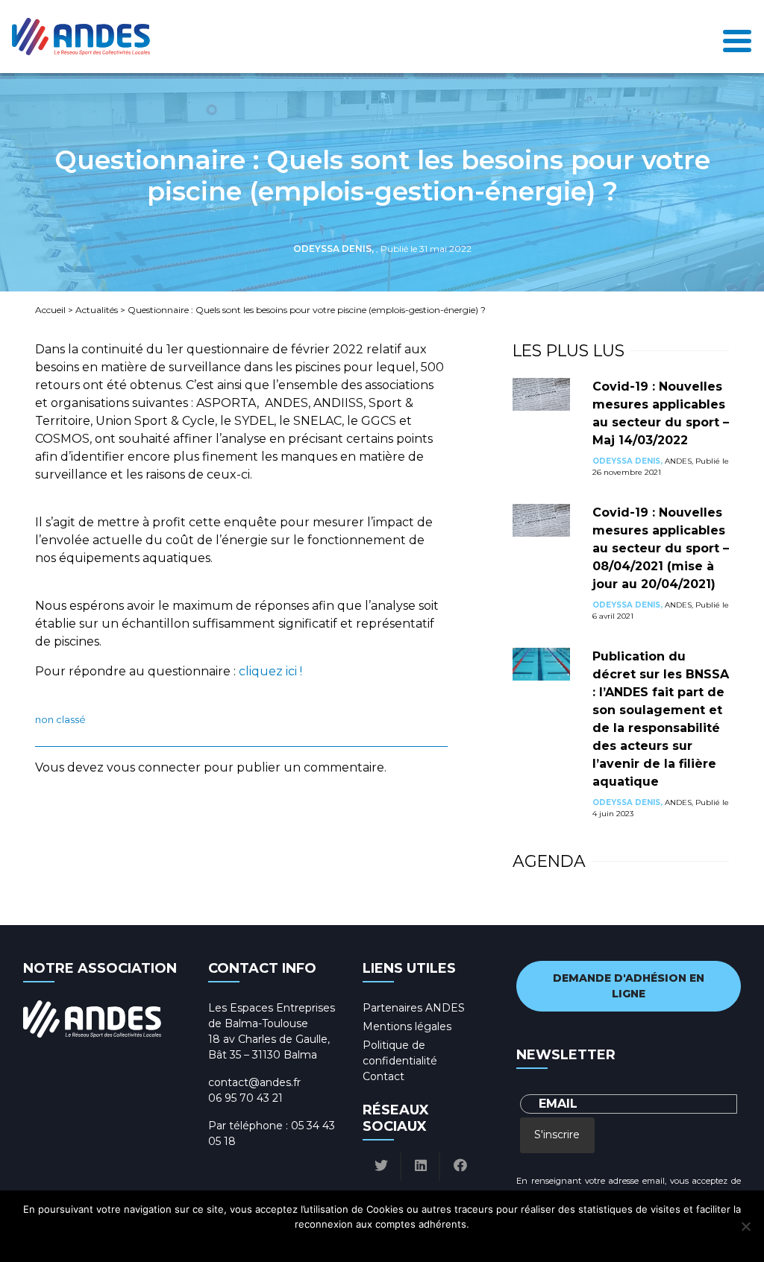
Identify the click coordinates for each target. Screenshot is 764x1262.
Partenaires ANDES (414, 1008)
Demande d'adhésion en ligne (628, 985)
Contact (383, 1076)
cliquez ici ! (270, 671)
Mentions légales (407, 1026)
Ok (319, 1243)
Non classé (60, 719)
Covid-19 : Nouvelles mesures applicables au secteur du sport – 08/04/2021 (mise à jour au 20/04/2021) (660, 548)
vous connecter (154, 767)
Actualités (96, 309)
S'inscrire (557, 1134)
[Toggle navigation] (737, 37)
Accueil (50, 309)
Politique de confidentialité (396, 1243)
